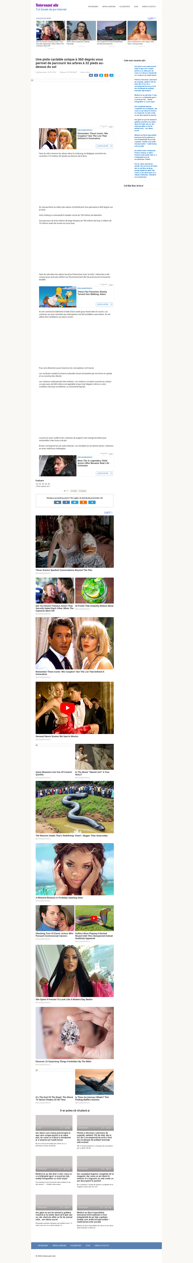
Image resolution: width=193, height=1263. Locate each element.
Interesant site (47, 5)
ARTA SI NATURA (108, 7)
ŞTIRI (136, 7)
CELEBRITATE (124, 7)
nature (83, 491)
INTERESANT (93, 7)
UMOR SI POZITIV (149, 7)
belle (75, 491)
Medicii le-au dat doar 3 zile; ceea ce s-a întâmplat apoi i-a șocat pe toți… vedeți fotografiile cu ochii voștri (54, 1176)
